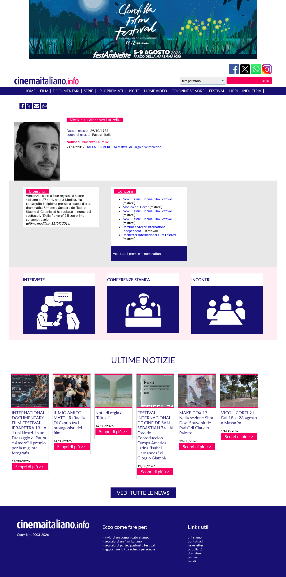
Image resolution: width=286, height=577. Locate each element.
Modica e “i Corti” (136, 207)
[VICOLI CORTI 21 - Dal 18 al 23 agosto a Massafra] (239, 391)
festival (217, 91)
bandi (192, 561)
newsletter (195, 545)
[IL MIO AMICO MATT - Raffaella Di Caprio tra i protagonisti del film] (71, 391)
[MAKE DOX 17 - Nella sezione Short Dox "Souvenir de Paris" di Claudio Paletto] (197, 391)
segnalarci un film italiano (123, 541)
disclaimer (195, 553)
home (30, 91)
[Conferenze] (143, 332)
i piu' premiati (110, 91)
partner (193, 557)
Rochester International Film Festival (149, 235)
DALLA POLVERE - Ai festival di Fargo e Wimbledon (123, 147)
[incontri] (227, 333)
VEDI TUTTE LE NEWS (143, 493)
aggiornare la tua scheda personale (129, 549)
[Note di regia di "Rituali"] (113, 391)
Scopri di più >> (29, 466)
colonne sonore (188, 91)
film (44, 91)
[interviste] (59, 333)
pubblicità (195, 549)
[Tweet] (245, 73)
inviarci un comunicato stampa (126, 537)
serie (88, 91)
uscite (134, 91)
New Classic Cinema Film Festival (147, 199)
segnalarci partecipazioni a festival (129, 545)
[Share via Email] (37, 107)
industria (251, 91)
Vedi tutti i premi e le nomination (137, 253)
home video (155, 91)
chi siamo (195, 537)
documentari (66, 91)
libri (233, 91)
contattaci (195, 541)
